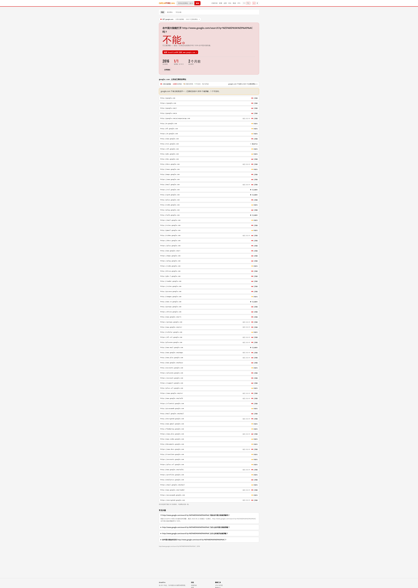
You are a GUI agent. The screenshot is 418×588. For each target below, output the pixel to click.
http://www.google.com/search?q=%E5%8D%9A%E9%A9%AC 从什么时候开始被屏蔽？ (195, 533)
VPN (238, 3)
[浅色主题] (254, 3)
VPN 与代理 (219, 585)
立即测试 (167, 69)
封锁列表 (215, 3)
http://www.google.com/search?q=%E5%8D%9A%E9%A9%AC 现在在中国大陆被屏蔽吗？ (196, 515)
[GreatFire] (167, 3)
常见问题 (178, 12)
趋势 (225, 3)
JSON (198, 546)
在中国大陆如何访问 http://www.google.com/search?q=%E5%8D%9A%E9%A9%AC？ (194, 540)
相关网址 (170, 12)
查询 (197, 3)
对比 (229, 3)
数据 (234, 3)
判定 (162, 12)
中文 (248, 3)
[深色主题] (257, 3)
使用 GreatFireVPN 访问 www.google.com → (180, 52)
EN (244, 3)
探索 (220, 3)
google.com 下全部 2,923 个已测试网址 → (242, 84)
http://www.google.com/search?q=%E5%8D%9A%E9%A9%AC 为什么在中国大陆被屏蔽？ (196, 527)
